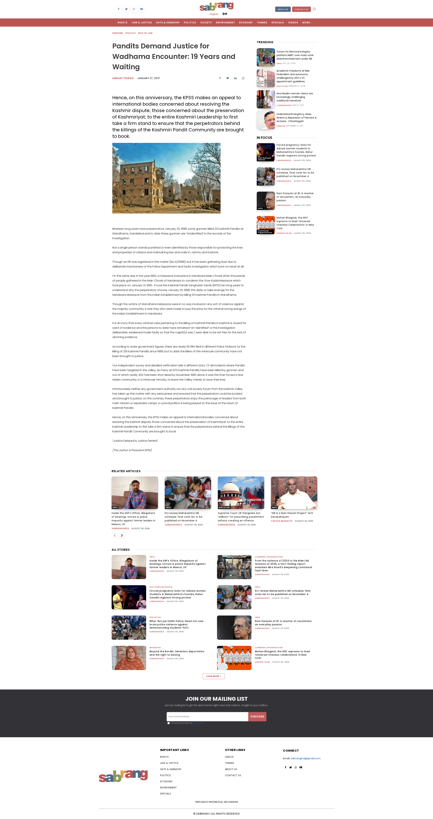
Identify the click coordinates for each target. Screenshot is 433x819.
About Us (283, 9)
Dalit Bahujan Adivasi (264, 159)
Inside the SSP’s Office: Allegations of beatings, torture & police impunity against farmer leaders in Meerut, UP (178, 564)
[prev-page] (115, 536)
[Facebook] (119, 9)
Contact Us (301, 9)
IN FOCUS (264, 137)
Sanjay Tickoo (123, 78)
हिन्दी (225, 14)
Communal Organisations (265, 232)
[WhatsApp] (134, 9)
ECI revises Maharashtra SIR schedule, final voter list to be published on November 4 (295, 172)
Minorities (155, 647)
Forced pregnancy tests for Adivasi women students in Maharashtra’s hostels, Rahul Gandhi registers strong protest (296, 150)
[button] (314, 9)
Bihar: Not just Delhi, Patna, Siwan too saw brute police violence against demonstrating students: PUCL (176, 624)
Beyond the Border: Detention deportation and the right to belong (177, 653)
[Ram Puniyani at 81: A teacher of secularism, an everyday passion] (266, 201)
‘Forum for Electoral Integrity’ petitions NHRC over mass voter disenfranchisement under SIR (295, 55)
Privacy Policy (198, 723)
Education (282, 86)
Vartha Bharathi (281, 521)
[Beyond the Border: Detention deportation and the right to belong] (129, 658)
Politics (130, 33)
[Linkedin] (235, 78)
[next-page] (122, 536)
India (279, 63)
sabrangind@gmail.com (306, 758)
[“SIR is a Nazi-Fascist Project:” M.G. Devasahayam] (294, 493)
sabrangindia (284, 160)
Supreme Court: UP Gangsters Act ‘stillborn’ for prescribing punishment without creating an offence (241, 516)
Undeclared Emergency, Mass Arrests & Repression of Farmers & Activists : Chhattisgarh (297, 117)
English (214, 14)
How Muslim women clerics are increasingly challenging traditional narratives (295, 97)
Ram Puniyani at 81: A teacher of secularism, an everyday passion (295, 197)
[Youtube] (141, 9)
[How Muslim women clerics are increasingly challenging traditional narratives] (266, 99)
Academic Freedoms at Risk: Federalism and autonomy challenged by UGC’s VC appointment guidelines (293, 76)
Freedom (117, 33)
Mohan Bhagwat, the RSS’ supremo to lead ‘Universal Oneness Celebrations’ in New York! (295, 223)
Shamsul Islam (284, 233)
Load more (212, 676)
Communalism (284, 105)
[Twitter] (126, 9)
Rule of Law (145, 33)
